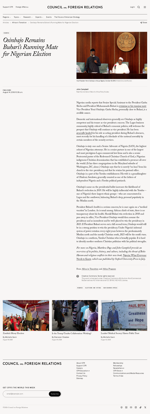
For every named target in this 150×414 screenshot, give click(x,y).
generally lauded (84, 133)
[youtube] (131, 407)
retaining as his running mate (132, 106)
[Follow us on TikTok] (140, 407)
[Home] (75, 7)
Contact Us (80, 373)
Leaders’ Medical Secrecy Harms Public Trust (120, 333)
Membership (118, 363)
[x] (145, 407)
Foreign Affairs (21, 7)
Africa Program (109, 269)
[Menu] (144, 7)
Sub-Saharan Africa (110, 288)
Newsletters (118, 368)
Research (27, 17)
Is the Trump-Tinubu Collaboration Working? (71, 334)
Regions (6, 17)
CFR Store (117, 371)
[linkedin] (126, 407)
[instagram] (136, 407)
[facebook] (121, 407)
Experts (39, 17)
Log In (132, 7)
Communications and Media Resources (128, 373)
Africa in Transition (90, 269)
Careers (79, 368)
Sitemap (79, 378)
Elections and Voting (93, 288)
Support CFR (8, 7)
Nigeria (6, 33)
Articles (6, 23)
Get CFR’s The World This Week (19, 388)
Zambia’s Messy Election (13, 333)
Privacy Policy (81, 376)
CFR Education (82, 371)
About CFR (80, 363)
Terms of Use (118, 376)
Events (48, 17)
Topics (16, 17)
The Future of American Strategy (67, 17)
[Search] (138, 7)
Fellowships (117, 366)
